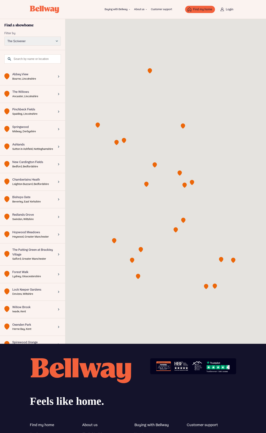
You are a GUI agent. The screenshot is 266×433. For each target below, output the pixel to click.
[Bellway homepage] (80, 383)
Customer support (161, 9)
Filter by (9, 33)
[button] (180, 173)
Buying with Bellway (116, 9)
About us (139, 9)
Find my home (42, 425)
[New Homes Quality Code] (197, 366)
